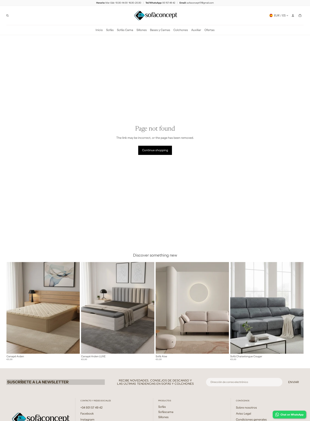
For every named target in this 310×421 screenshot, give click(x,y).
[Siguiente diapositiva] (75, 307)
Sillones (163, 417)
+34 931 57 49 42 (91, 407)
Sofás (162, 407)
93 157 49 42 (168, 2)
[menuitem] (99, 30)
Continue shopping (155, 150)
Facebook (87, 413)
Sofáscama (165, 412)
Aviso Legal (243, 413)
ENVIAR (293, 382)
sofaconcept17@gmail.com (200, 2)
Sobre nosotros (246, 407)
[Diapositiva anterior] (11, 307)
